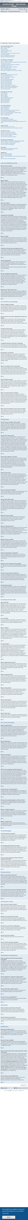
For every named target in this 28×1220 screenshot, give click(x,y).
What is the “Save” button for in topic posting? (9, 86)
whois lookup (9, 1057)
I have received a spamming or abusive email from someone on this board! (13, 122)
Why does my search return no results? (8, 133)
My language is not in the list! (6, 65)
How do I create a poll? (5, 78)
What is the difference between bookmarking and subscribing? (12, 140)
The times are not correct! (6, 63)
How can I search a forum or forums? (8, 132)
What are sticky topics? (5, 100)
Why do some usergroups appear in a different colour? (11, 112)
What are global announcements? (7, 97)
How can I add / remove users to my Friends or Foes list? (12, 127)
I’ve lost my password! (5, 54)
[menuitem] (4, 9)
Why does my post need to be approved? (8, 87)
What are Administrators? (5, 106)
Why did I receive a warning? (6, 84)
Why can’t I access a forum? (6, 81)
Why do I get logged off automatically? (8, 55)
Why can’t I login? (4, 52)
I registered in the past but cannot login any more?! (10, 53)
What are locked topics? (5, 101)
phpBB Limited (11, 1032)
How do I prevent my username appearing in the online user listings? (14, 62)
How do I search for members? (7, 135)
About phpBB (13, 1034)
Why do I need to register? (6, 47)
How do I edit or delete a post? (6, 75)
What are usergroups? (5, 109)
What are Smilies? (4, 95)
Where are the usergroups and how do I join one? (10, 110)
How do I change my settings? (6, 60)
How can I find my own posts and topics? (8, 136)
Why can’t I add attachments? (6, 82)
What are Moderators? (5, 107)
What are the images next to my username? (9, 66)
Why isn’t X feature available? (6, 155)
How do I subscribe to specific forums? (8, 143)
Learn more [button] (5, 1213)
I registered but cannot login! (6, 50)
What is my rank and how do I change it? (8, 69)
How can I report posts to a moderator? (8, 85)
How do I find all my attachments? (7, 149)
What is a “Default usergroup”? (6, 113)
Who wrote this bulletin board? (6, 153)
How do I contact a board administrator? (8, 158)
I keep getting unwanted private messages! (9, 120)
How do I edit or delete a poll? (6, 80)
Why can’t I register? (5, 49)
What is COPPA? (4, 48)
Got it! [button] (8, 1217)
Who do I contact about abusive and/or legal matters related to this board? (13, 157)
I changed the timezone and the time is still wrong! (10, 64)
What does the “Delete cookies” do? (7, 56)
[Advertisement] (14, 27)
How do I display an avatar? (6, 68)
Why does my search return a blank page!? (9, 134)
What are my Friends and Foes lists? (8, 126)
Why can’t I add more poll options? (7, 79)
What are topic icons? (5, 102)
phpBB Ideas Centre (6, 1044)
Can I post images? (4, 96)
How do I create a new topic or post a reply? (9, 74)
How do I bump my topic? (5, 88)
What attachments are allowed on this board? (9, 148)
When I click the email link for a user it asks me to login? (11, 70)
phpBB (2, 360)
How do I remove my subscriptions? (7, 144)
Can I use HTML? (4, 94)
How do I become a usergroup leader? (8, 111)
